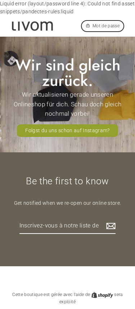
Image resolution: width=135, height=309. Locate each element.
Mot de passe (106, 25)
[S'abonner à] (110, 226)
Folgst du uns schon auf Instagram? (67, 130)
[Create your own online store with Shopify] (102, 294)
